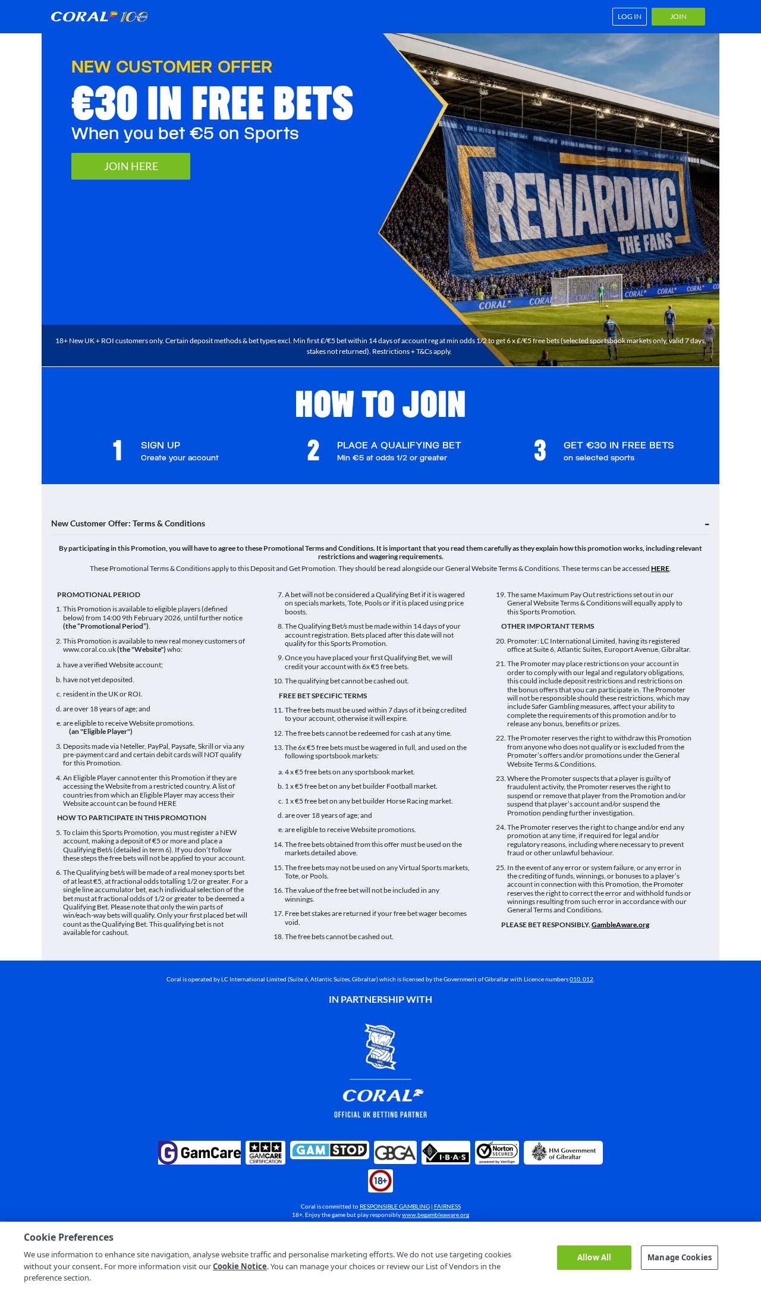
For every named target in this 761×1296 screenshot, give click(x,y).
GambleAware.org (620, 924)
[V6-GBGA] (395, 1153)
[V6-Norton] (497, 1153)
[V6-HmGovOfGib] (563, 1153)
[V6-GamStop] (329, 1150)
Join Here (131, 165)
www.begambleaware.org (435, 1214)
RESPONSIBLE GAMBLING (395, 1206)
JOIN (678, 16)
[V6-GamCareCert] (265, 1153)
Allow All (594, 1257)
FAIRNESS (447, 1206)
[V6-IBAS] (446, 1153)
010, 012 (581, 979)
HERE (660, 568)
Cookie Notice (240, 1266)
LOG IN (629, 16)
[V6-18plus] (380, 1181)
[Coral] (103, 17)
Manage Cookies (679, 1257)
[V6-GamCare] (199, 1153)
